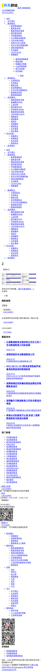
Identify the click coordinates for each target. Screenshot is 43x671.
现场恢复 (14, 536)
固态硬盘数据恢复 (13, 442)
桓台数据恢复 (11, 466)
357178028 (7, 332)
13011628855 (8, 312)
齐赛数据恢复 (11, 463)
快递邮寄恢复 (16, 538)
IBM (12, 570)
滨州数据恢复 (11, 454)
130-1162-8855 (8, 11)
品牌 (8, 567)
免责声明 (14, 603)
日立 (13, 586)
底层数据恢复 (11, 651)
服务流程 (14, 598)
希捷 (13, 584)
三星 (13, 579)
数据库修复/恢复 (17, 550)
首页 (8, 19)
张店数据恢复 (11, 440)
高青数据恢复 (11, 470)
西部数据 (14, 577)
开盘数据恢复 (11, 437)
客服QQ (4, 523)
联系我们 (10, 146)
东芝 (13, 581)
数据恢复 (11, 23)
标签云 (13, 606)
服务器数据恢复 (12, 461)
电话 (2, 493)
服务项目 (10, 546)
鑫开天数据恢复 (24, 289)
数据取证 (11, 78)
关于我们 (10, 21)
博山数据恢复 (11, 459)
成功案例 (11, 97)
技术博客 (14, 601)
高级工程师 (5, 486)
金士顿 (13, 574)
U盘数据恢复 (11, 456)
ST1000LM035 (12, 475)
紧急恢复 (14, 541)
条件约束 (14, 610)
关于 (8, 589)
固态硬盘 (10, 480)
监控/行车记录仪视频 (19, 560)
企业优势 (14, 594)
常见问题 (10, 134)
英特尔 (13, 572)
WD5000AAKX (12, 468)
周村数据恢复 (11, 473)
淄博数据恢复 (11, 451)
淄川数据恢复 (11, 482)
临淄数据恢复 (11, 447)
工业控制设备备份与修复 (21, 562)
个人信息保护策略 (18, 613)
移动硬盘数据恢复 (13, 449)
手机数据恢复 (16, 558)
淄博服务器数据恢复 (14, 656)
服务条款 (10, 608)
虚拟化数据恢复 (17, 553)
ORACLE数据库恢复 (19, 555)
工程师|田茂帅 (16, 615)
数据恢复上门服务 (18, 543)
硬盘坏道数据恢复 (13, 477)
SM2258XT (10, 444)
